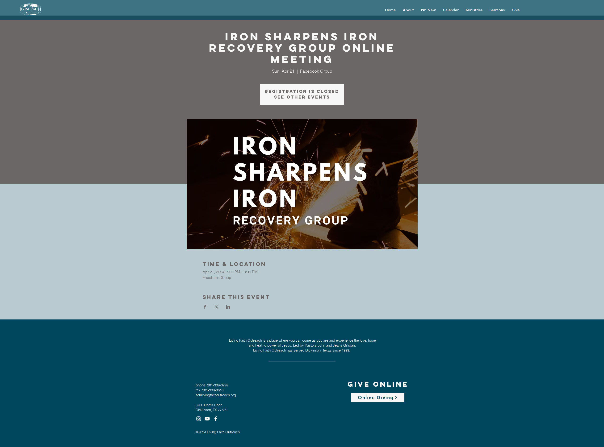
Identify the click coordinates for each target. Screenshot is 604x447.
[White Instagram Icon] (199, 419)
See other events (302, 97)
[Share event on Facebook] (205, 307)
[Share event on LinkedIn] (228, 307)
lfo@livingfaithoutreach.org (216, 395)
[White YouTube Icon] (207, 419)
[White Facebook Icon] (216, 419)
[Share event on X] (216, 307)
